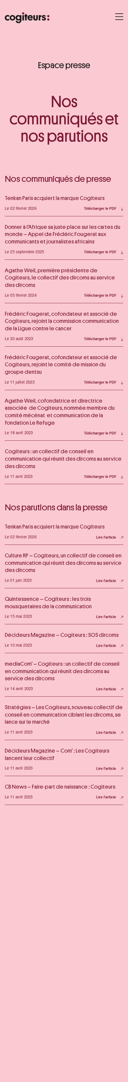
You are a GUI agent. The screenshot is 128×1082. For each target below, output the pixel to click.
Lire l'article (106, 538)
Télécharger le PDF (100, 209)
